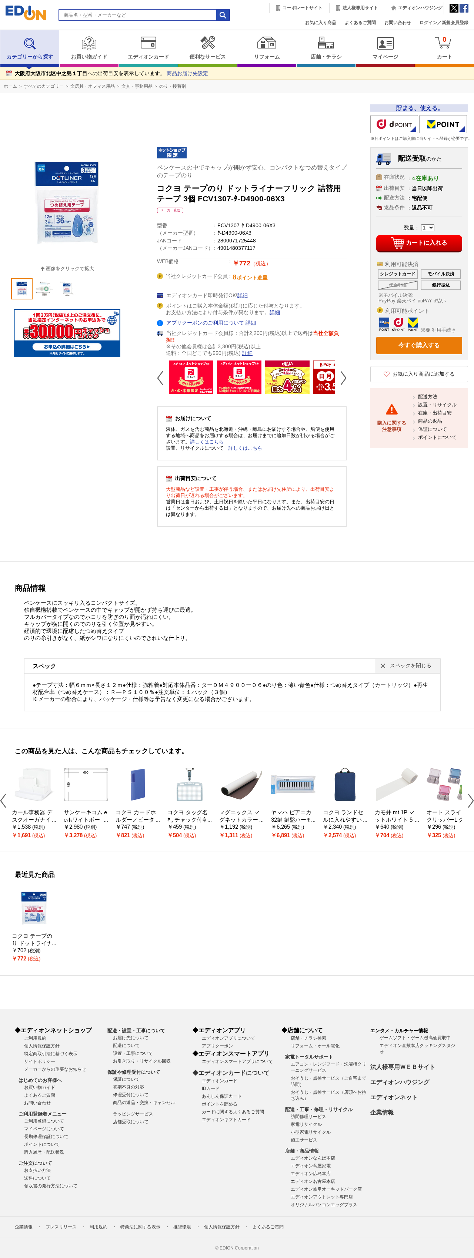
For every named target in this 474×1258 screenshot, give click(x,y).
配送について (126, 1045)
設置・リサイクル (437, 404)
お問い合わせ (397, 22)
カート (445, 48)
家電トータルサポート (309, 1057)
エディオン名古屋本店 (313, 1181)
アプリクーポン (217, 1046)
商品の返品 (430, 421)
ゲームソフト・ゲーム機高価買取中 (415, 1037)
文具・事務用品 (137, 86)
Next (341, 377)
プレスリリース (61, 1227)
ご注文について (35, 1163)
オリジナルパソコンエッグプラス (324, 1204)
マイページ (385, 57)
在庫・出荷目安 (435, 413)
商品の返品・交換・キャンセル (144, 1102)
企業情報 (382, 1112)
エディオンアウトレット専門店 (322, 1197)
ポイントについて (437, 437)
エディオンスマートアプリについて (237, 1061)
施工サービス (304, 1140)
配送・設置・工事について (136, 1030)
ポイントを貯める (219, 1104)
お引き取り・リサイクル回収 (142, 1061)
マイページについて (44, 1128)
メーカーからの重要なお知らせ (55, 1069)
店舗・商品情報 (302, 1151)
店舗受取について (130, 1121)
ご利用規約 (35, 1038)
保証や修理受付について (133, 1072)
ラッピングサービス (133, 1114)
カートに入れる (426, 242)
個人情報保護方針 (42, 1046)
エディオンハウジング (420, 7)
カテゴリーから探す (30, 57)
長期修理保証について (46, 1136)
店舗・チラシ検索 (308, 1038)
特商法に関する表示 (140, 1227)
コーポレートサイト (303, 7)
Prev (163, 377)
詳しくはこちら (207, 442)
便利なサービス (208, 57)
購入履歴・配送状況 (44, 1152)
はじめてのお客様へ (40, 1080)
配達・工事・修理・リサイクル (319, 1109)
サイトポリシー (39, 1061)
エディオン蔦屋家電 (311, 1165)
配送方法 (427, 396)
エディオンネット (394, 1097)
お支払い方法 (37, 1170)
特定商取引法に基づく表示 (50, 1053)
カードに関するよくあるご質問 (233, 1111)
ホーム (10, 86)
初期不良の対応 (128, 1087)
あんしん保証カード (222, 1096)
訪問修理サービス (308, 1116)
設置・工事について (133, 1053)
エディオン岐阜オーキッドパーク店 (326, 1189)
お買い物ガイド (89, 57)
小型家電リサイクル (311, 1132)
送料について (37, 1178)
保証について (432, 429)
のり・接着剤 (172, 86)
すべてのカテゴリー (44, 86)
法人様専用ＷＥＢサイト (402, 1067)
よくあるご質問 (360, 22)
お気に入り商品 (320, 22)
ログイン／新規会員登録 (444, 22)
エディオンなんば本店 (313, 1158)
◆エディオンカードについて (231, 1073)
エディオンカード (148, 57)
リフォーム (267, 57)
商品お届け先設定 (187, 73)
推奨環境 (182, 1227)
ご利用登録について (44, 1121)
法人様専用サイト (360, 7)
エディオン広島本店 (311, 1173)
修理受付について (130, 1094)
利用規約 (98, 1227)
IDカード (211, 1088)
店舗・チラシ (326, 57)
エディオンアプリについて (228, 1038)
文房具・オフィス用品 (92, 86)
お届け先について (130, 1037)
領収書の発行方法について (50, 1185)
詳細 (242, 295)
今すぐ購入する (419, 345)
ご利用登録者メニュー (43, 1114)
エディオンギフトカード (226, 1119)
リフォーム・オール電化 (315, 1046)
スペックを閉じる (410, 665)
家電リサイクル (306, 1124)
